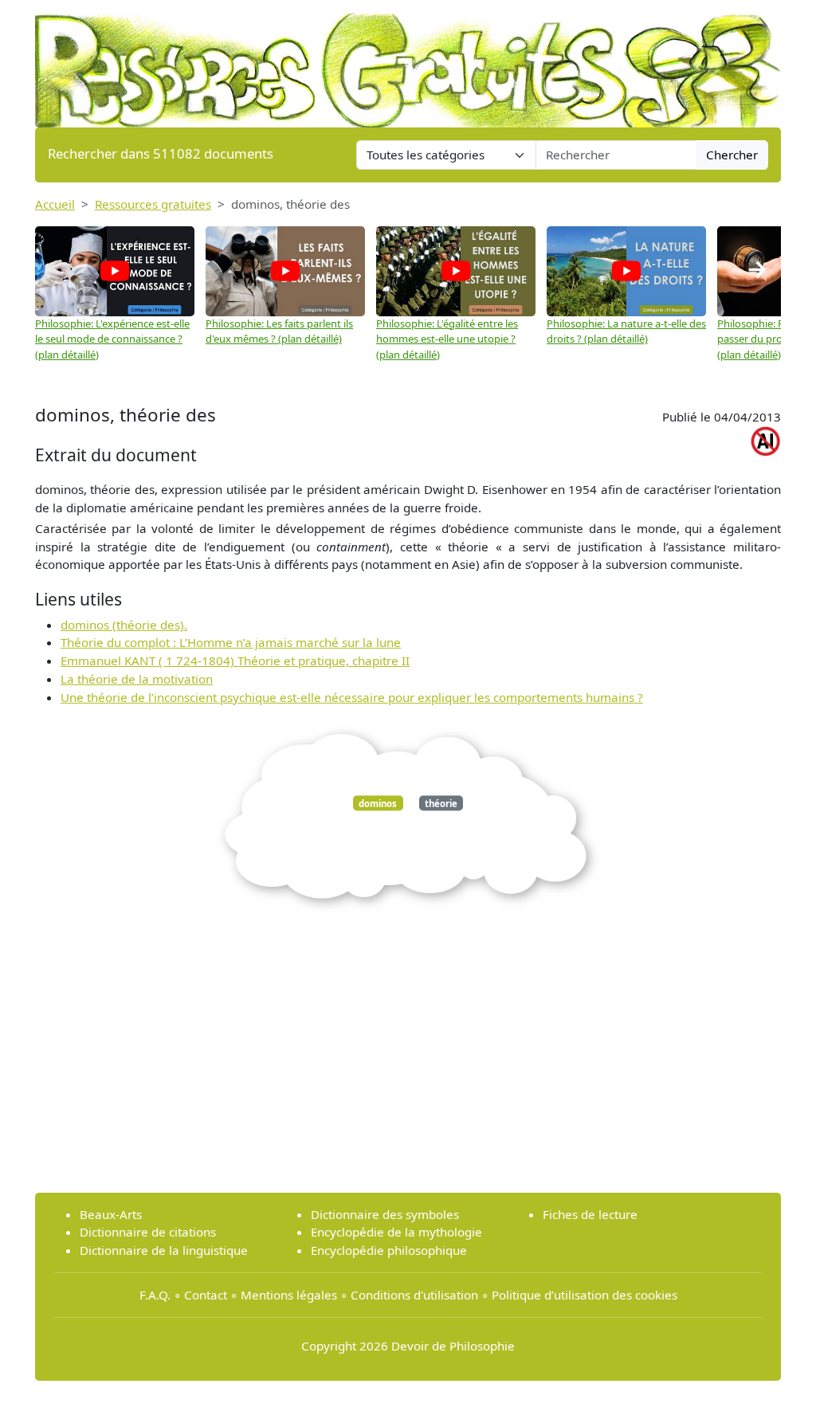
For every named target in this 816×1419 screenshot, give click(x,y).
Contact (205, 1295)
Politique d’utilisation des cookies (584, 1295)
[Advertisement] (408, 1068)
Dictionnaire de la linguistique (164, 1250)
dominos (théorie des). (124, 625)
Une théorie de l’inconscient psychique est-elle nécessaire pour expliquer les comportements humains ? (352, 697)
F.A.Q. (155, 1295)
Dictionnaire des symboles (385, 1214)
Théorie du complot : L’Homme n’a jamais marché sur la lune (231, 642)
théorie (441, 803)
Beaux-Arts (111, 1214)
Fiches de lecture (590, 1214)
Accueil (55, 204)
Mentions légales (289, 1295)
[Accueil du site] (408, 62)
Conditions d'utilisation (414, 1295)
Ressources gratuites (153, 204)
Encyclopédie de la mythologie (396, 1232)
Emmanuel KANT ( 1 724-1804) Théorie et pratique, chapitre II (235, 660)
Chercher (732, 155)
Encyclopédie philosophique (389, 1250)
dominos (378, 803)
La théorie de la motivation (137, 679)
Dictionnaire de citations (148, 1232)
